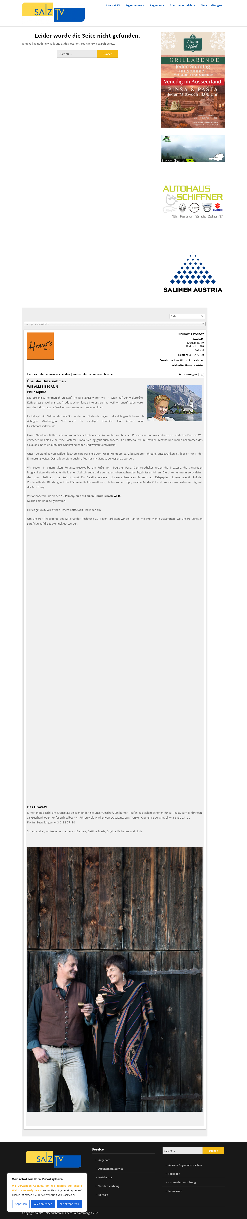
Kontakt (103, 1194)
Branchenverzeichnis (182, 5)
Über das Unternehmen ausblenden (48, 374)
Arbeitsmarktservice (110, 1168)
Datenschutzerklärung (182, 1182)
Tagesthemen (134, 5)
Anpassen (21, 1204)
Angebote (104, 1160)
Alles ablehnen (43, 1204)
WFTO (117, 496)
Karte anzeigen (187, 374)
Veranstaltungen (211, 5)
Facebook (174, 1173)
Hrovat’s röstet (194, 365)
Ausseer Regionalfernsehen (185, 1165)
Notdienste (105, 1177)
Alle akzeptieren (69, 1204)
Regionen (156, 5)
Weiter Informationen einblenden (93, 374)
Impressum (175, 1191)
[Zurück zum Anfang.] (202, 374)
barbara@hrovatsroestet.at (187, 360)
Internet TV (113, 5)
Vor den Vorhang (108, 1186)
